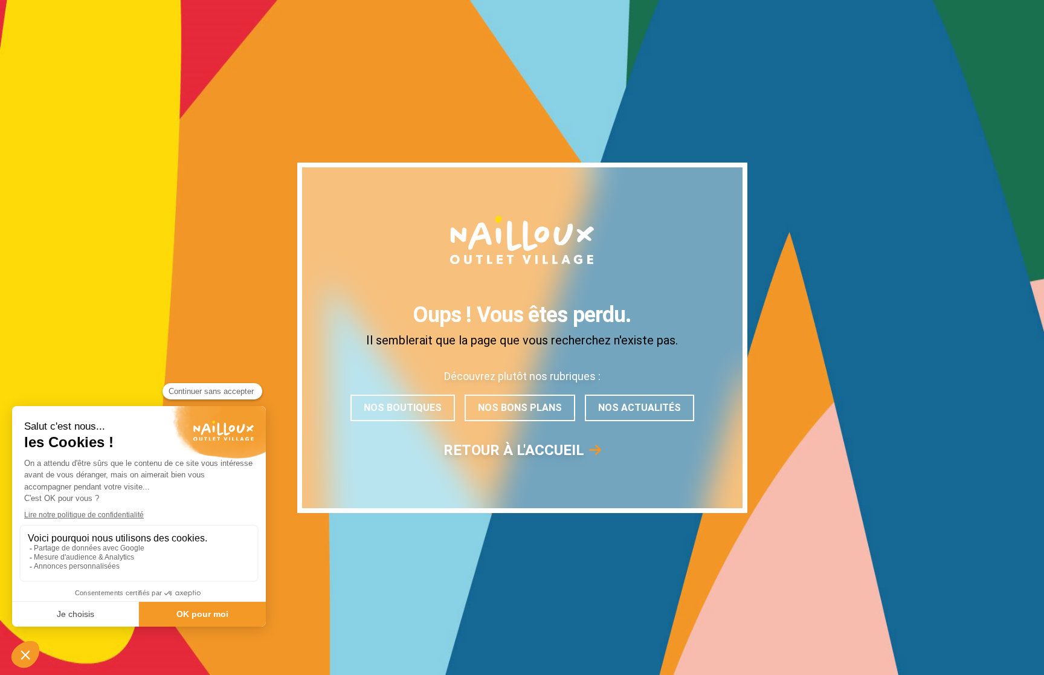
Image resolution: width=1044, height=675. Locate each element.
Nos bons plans (520, 407)
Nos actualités (639, 407)
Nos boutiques (403, 407)
